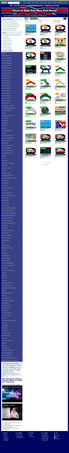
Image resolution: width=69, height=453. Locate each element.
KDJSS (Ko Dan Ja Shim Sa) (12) (8, 195)
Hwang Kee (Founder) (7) (7, 168)
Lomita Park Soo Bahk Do (60, 130)
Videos (29, 2)
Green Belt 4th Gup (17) (6, 73)
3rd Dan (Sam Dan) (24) (6, 88)
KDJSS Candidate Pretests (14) (8, 210)
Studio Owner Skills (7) (6, 305)
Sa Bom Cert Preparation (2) (7, 263)
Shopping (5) (4, 275)
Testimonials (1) (5, 327)
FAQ (5, 436)
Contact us (7, 437)
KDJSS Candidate (44, 48)
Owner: (40, 20)
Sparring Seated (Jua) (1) (7, 285)
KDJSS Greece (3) (5, 205)
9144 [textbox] (45, 22)
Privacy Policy (20, 436)
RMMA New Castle (43, 115)
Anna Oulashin (29, 103)
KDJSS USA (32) (5, 200)
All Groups (6, 36)
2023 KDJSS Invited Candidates (59, 34)
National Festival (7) (6, 245)
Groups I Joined (7, 45)
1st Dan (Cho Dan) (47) (6, 83)
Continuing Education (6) (6, 130)
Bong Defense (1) (5, 123)
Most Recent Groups (8, 40)
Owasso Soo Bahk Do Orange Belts (29, 88)
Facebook (58, 435)
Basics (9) (4, 113)
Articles (41, 2)
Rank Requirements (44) (6, 55)
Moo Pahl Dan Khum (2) (6, 235)
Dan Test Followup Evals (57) (7, 138)
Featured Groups (7, 38)
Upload (65, 2)
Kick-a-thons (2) (5, 190)
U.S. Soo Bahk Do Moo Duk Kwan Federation (11, 422)
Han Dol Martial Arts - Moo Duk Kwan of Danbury (45, 156)
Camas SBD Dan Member (45, 74)
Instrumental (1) (5, 183)
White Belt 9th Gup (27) (6, 60)
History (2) (4, 158)
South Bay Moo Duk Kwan (44, 62)
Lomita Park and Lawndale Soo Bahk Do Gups (60, 129)
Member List (45, 434)
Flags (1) (3, 155)
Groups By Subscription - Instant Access (12, 35)
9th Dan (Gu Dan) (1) (6, 103)
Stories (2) (4, 295)
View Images (45, 438)
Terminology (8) (5, 325)
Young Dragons (58, 46)
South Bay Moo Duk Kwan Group (45, 61)
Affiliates (6, 440)
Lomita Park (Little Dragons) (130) (8, 223)
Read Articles (45, 440)
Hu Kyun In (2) (4, 165)
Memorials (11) (5, 227)
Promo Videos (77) (5, 255)
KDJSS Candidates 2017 (59, 156)
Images (36, 2)
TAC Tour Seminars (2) (6, 315)
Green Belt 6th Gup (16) (6, 68)
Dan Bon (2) (4, 133)
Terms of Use (20, 434)
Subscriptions (60, 2)
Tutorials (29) (4, 337)
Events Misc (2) (5, 143)
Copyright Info (20, 437)
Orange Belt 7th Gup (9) (6, 65)
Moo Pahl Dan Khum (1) (6, 238)
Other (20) (4, 250)
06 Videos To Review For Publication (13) (10, 360)
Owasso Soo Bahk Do (29, 89)
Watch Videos (45, 436)
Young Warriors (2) (5, 347)
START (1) (4, 290)
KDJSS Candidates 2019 (59, 142)
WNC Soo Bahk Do (43, 87)
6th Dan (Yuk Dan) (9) (6, 95)
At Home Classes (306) (6, 58)
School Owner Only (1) (6, 297)
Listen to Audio (46, 437)
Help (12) (3, 53)
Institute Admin (29, 48)
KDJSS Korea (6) (5, 203)
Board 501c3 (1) (5, 118)
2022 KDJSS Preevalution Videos (45, 47)
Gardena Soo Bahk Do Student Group (59, 61)
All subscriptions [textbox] (57, 22)
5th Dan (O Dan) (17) (6, 93)
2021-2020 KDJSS (28, 60)
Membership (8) (5, 225)
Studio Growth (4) (5, 302)
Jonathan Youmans (44, 88)
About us (6, 434)
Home (24, 2)
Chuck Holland (43, 130)
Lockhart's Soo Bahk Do (30, 128)
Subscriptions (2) (5, 310)
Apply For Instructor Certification (10, 28)
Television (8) (4, 322)
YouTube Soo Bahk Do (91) (7, 352)
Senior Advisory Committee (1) (8, 270)
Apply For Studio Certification (10, 30)
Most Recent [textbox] (27, 22)
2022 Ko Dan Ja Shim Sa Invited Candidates (30, 47)
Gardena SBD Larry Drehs (59, 62)
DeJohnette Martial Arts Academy (60, 47)
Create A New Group (8, 49)
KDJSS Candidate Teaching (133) (8, 215)
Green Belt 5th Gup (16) (6, 70)
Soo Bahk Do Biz (5, 429)
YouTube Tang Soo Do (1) (7, 355)
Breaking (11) (4, 125)
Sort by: (26, 20)
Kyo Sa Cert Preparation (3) (7, 220)
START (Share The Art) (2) (7, 292)
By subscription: (57, 20)
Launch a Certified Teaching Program (11, 26)
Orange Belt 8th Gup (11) (7, 63)
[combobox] (31, 22)
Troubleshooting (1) (5, 335)
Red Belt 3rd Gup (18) (6, 75)
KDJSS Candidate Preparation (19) (8, 213)
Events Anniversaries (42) (7, 145)
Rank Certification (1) (6, 258)
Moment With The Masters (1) (7, 230)
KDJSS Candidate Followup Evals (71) (9, 208)
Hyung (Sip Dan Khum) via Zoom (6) (9, 178)
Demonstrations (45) (6, 140)
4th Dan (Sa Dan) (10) (6, 90)
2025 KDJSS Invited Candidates (44, 34)
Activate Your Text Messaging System (11, 24)
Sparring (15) (4, 280)
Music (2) (3, 243)
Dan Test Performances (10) (7, 135)
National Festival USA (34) (7, 248)
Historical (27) (4, 160)
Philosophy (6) (4, 253)
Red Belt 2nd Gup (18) (6, 78)
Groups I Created (7, 47)
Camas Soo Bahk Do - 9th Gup (60, 102)
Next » (49, 162)
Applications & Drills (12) (6, 110)
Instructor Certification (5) (7, 188)
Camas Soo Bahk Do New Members (30, 116)
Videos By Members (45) (7, 340)
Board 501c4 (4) (5, 120)
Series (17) (4, 272)
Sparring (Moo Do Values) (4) (7, 282)
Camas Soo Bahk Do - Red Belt (30, 102)
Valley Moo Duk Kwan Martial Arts (44, 129)
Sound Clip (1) (4, 277)
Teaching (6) (4, 317)
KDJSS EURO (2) (5, 198)
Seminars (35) (4, 267)
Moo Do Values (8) (5, 240)
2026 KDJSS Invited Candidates (29, 34)
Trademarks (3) (5, 330)
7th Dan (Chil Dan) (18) (6, 98)
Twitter (57, 436)
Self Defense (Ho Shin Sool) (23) (8, 265)
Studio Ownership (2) (6, 307)
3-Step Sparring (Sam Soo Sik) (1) (8, 108)
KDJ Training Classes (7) (7, 193)
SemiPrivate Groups (8, 43)
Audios (32, 2)
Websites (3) (4, 345)
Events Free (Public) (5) (6, 148)
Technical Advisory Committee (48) (8, 320)
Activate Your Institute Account (10, 21)
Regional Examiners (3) (6, 260)
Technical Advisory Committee (32, 143)
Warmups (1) (4, 342)
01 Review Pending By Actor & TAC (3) (9, 357)
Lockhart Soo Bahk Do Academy (30, 129)
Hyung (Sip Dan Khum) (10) (7, 175)
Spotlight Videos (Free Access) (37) (9, 287)
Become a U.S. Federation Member (11, 23)
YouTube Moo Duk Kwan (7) (7, 350)
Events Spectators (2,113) (7, 153)
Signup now (61, 0)
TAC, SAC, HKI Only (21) (7, 312)
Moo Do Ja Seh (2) (5, 232)
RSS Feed (58, 438)
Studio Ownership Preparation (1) (8, 300)
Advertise (6, 438)
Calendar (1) (4, 128)
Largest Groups (7, 42)
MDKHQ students (58, 115)
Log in (66, 0)
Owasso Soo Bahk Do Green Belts (59, 75)
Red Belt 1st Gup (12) (6, 80)
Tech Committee (28, 142)
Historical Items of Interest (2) (7, 163)
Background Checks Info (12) (7, 115)
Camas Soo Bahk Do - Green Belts (44, 102)
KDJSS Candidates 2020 (45, 142)
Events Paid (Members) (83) (7, 150)
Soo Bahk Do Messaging (7, 426)
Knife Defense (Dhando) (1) (7, 218)
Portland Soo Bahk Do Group (29, 75)
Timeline (54, 2)
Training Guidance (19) (6, 332)
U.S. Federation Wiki (6, 424)
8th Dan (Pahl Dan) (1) (6, 100)
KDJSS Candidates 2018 (30, 156)
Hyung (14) (4, 170)
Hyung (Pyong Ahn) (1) (6, 173)
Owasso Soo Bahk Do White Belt (60, 88)
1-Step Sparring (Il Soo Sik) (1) (8, 105)
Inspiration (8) (4, 185)
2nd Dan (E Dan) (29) (6, 85)
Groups (45, 2)
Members (50, 2)
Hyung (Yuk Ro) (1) (5, 180)
